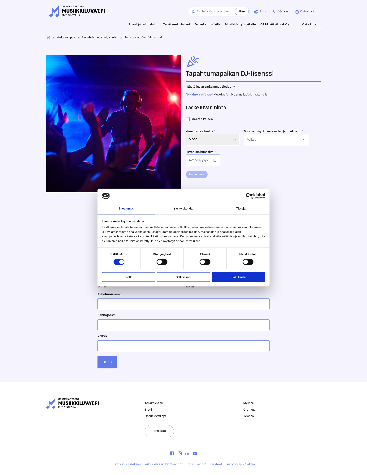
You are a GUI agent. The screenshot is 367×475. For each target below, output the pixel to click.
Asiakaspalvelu (155, 403)
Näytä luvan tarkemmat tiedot (209, 86)
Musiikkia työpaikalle (240, 24)
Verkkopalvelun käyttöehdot (163, 464)
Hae (242, 11)
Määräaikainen (202, 119)
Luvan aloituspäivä (201, 152)
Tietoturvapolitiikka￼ (240, 464)
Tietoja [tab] (240, 208)
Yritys (102, 336)
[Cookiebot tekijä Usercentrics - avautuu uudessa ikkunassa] (248, 196)
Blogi (148, 409)
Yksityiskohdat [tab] (183, 208)
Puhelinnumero (109, 294)
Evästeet (215, 464)
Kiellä (128, 277)
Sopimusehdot (196, 464)
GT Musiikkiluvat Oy (274, 24)
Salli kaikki (238, 277)
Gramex (249, 409)
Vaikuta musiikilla (207, 24)
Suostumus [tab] (126, 208)
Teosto (248, 416)
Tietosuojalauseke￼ (126, 464)
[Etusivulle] (77, 11)
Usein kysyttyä (155, 416)
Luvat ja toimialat (142, 24)
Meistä (248, 403)
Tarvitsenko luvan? (177, 24)
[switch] (162, 262)
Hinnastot (159, 431)
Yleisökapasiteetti (200, 131)
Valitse (251, 139)
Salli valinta (183, 277)
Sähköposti (106, 315)
